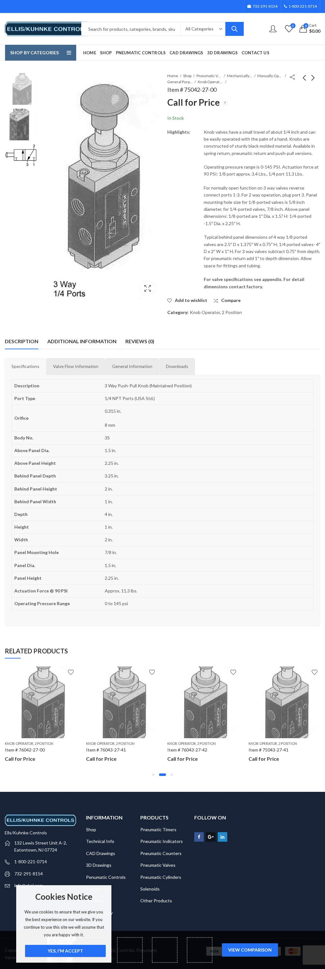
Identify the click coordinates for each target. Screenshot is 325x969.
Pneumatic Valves (209, 75)
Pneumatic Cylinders (160, 877)
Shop (187, 75)
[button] (153, 775)
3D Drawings (98, 865)
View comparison (250, 949)
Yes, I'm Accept (65, 950)
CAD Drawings (100, 853)
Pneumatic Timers (158, 829)
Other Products (156, 900)
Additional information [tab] (81, 341)
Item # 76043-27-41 (106, 749)
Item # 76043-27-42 (187, 749)
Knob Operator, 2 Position (210, 81)
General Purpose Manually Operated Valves (180, 81)
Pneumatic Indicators (161, 841)
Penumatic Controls (106, 877)
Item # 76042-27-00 (25, 749)
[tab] (25, 366)
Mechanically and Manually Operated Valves (239, 75)
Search (234, 29)
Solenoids (150, 889)
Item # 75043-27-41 (269, 749)
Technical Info (100, 841)
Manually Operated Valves (270, 75)
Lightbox (147, 288)
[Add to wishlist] (70, 672)
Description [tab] (21, 341)
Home (172, 75)
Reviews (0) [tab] (139, 341)
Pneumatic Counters (161, 853)
